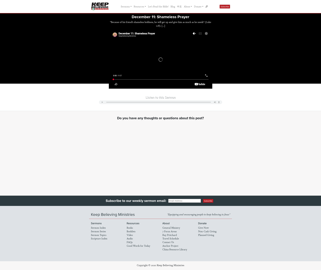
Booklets (131, 231)
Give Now (203, 227)
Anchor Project (170, 245)
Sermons (125, 6)
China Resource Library (174, 249)
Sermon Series (98, 231)
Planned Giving (206, 235)
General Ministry (171, 227)
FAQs (130, 242)
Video (130, 235)
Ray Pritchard (169, 235)
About (187, 6)
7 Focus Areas (169, 231)
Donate (198, 6)
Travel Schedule (170, 238)
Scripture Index (99, 238)
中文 (179, 6)
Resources (139, 6)
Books (130, 227)
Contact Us (168, 242)
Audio (130, 238)
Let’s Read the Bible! (158, 6)
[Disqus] (160, 155)
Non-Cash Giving (207, 231)
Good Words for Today (138, 245)
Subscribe (225, 7)
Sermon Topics (98, 235)
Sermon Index (98, 227)
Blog (173, 6)
